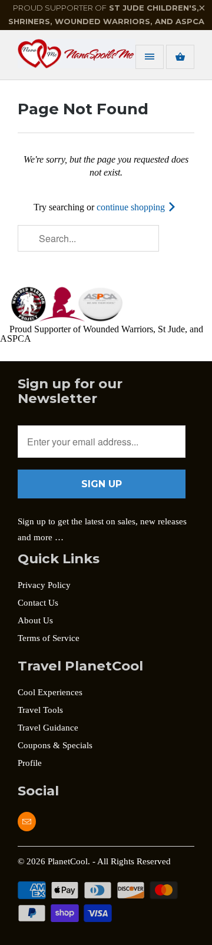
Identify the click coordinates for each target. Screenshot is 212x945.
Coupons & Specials (55, 745)
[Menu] (149, 57)
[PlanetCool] (65, 59)
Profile (30, 763)
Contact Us (38, 602)
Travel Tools (40, 710)
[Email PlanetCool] (27, 821)
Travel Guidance (48, 727)
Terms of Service (49, 638)
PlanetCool (68, 861)
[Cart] (180, 57)
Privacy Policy (44, 585)
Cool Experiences (50, 692)
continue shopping (132, 207)
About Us (35, 620)
